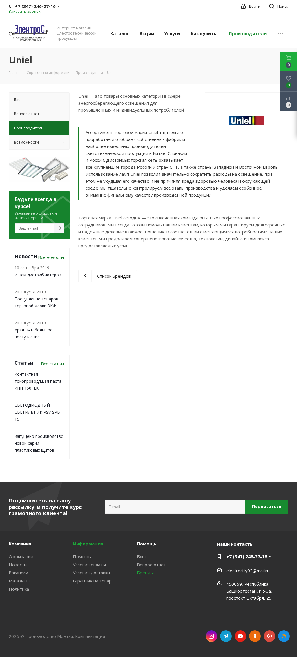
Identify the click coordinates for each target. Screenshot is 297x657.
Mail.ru (284, 636)
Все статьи (52, 363)
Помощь (82, 556)
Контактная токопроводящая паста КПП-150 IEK (38, 381)
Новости (18, 564)
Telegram (226, 636)
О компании (21, 556)
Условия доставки (91, 573)
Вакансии (18, 573)
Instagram (211, 636)
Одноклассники (255, 636)
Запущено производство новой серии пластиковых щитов (39, 443)
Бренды (145, 573)
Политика (19, 589)
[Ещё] (280, 33)
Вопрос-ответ (151, 564)
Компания (20, 544)
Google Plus (269, 636)
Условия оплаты (89, 564)
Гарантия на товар (92, 581)
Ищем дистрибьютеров (38, 274)
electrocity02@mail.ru (247, 570)
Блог (141, 556)
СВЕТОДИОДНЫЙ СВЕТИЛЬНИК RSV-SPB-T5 (38, 412)
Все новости (51, 257)
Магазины (19, 581)
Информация (88, 544)
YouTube (240, 636)
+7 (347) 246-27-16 (246, 556)
